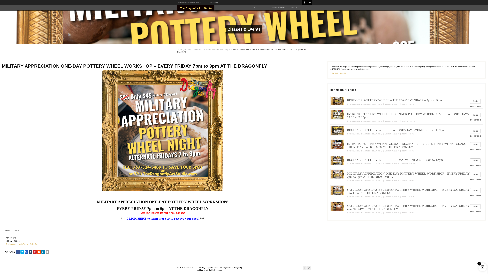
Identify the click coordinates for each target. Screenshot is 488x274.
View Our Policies (338, 73)
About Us (265, 8)
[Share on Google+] (26, 252)
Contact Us (307, 8)
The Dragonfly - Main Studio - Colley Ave (22, 244)
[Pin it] (35, 252)
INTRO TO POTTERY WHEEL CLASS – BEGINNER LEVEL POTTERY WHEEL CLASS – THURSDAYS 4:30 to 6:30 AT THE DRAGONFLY (407, 145)
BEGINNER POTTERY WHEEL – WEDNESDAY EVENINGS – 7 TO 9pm (396, 130)
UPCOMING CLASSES (279, 8)
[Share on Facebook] (18, 252)
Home (256, 8)
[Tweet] (22, 252)
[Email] (47, 252)
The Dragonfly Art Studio (196, 8)
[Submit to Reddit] (39, 252)
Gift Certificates (295, 8)
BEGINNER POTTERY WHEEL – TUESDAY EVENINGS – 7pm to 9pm (394, 100)
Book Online (475, 106)
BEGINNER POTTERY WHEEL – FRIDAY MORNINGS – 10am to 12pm (395, 159)
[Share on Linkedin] (43, 252)
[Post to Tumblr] (30, 252)
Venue (16, 231)
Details (7, 231)
